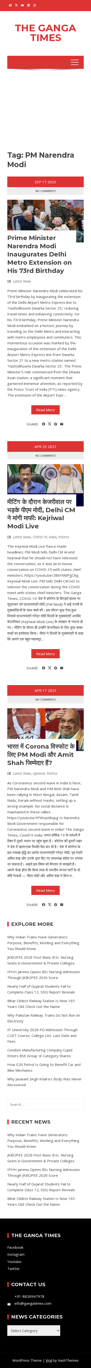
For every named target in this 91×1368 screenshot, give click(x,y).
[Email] (62, 424)
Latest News (22, 281)
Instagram (16, 1254)
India (53, 537)
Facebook (15, 1247)
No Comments (45, 191)
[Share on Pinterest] (56, 424)
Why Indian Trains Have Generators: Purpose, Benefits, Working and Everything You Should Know (43, 943)
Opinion (39, 773)
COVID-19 (40, 537)
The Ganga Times (45, 32)
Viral (49, 1360)
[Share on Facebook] (44, 424)
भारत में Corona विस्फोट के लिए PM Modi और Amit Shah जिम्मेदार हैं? (40, 755)
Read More (45, 409)
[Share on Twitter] (50, 424)
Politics (63, 537)
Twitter (13, 1268)
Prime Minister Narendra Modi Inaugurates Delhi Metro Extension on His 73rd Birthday (39, 254)
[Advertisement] (45, 111)
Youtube (14, 1261)
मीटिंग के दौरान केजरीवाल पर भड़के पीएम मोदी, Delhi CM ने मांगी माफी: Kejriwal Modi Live (41, 514)
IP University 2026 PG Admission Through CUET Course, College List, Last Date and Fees (42, 1035)
